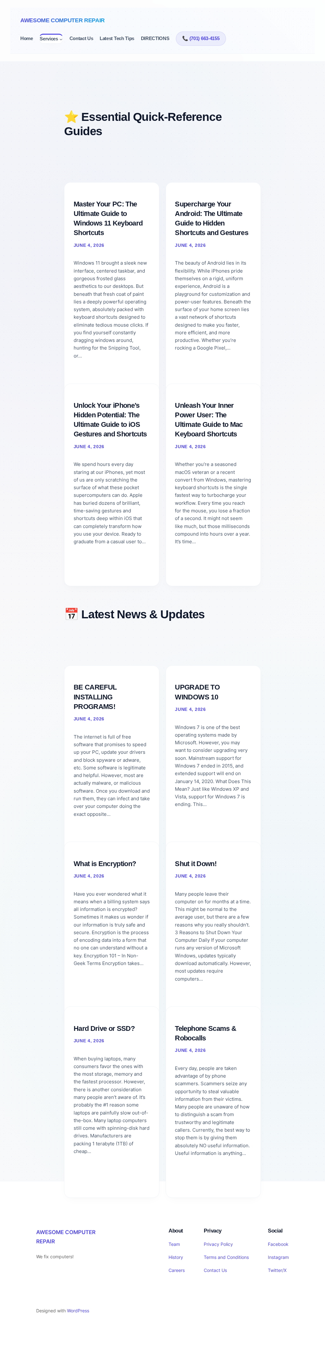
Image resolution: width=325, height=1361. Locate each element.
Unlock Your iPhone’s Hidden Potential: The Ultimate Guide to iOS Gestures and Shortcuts (110, 419)
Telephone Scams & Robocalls (205, 1033)
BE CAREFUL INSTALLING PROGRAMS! (95, 696)
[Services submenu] (61, 39)
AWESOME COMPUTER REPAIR (62, 20)
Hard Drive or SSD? (104, 1028)
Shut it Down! (195, 864)
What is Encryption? (105, 864)
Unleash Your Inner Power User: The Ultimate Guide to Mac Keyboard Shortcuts (208, 419)
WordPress (78, 1310)
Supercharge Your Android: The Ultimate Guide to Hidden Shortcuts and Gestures (211, 218)
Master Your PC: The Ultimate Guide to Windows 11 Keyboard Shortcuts (108, 218)
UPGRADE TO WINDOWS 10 (197, 692)
